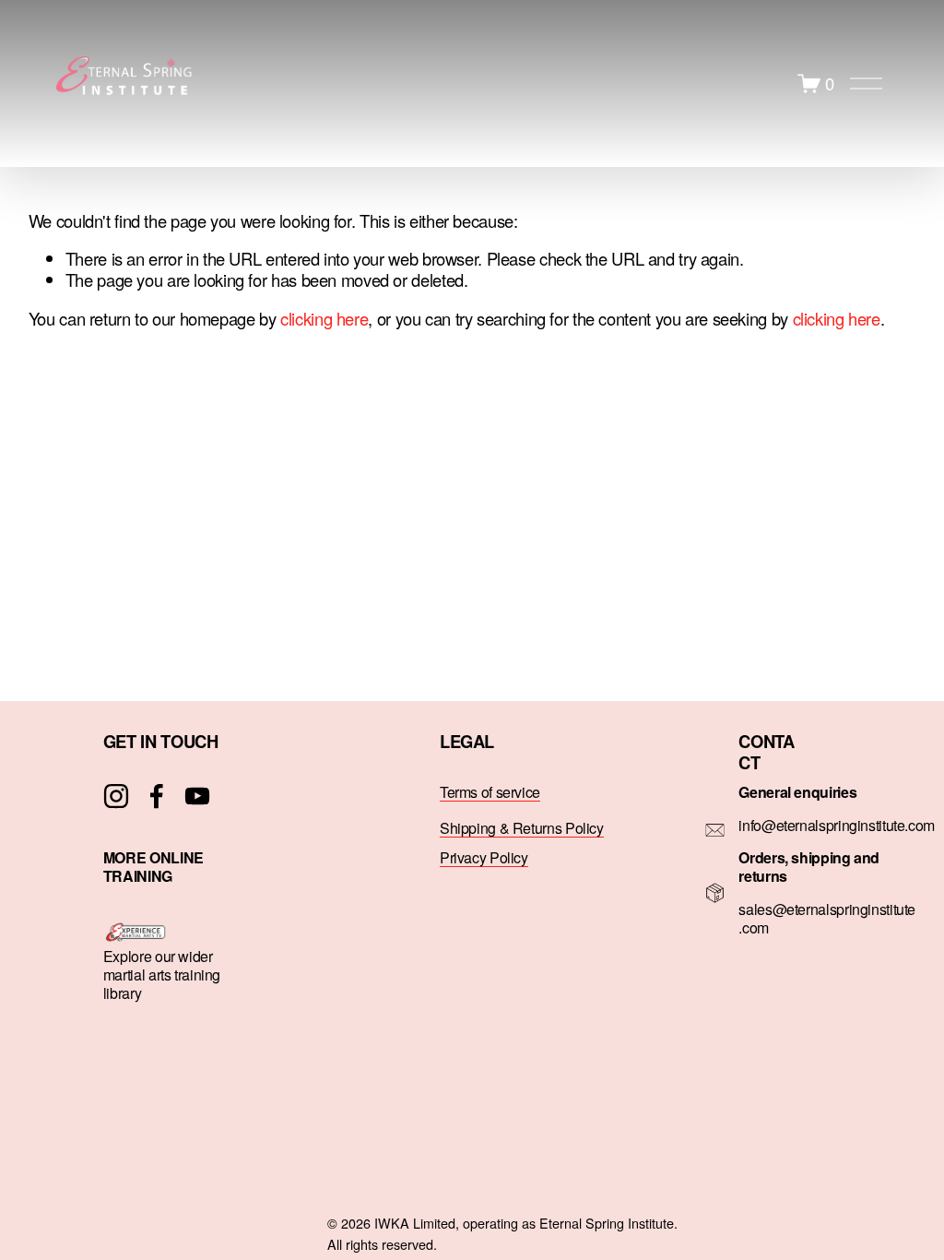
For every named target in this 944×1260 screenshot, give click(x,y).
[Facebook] (157, 796)
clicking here (324, 318)
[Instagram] (116, 796)
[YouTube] (197, 796)
